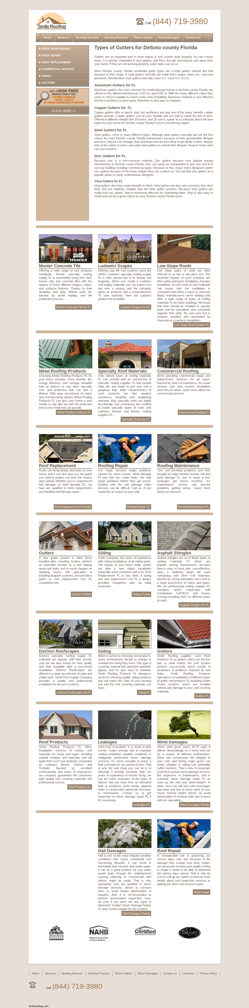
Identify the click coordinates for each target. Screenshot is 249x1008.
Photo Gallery (143, 37)
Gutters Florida (81, 594)
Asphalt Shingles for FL (194, 605)
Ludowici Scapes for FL (135, 307)
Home (47, 37)
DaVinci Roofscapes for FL (74, 692)
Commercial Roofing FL (194, 412)
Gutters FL (202, 696)
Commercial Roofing (58, 69)
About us (63, 37)
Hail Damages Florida (136, 913)
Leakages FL (141, 804)
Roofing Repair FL (138, 506)
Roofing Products (116, 37)
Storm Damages (169, 37)
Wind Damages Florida (194, 804)
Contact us (193, 37)
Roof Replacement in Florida (73, 506)
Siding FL (144, 692)
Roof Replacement (56, 62)
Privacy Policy (208, 973)
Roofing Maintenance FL (193, 506)
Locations (188, 973)
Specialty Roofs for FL (136, 419)
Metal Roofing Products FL (74, 412)
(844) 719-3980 (180, 21)
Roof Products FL (79, 787)
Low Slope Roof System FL (191, 324)
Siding (46, 75)
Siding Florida (141, 594)
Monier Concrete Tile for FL (73, 307)
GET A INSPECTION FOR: (64, 101)
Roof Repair (51, 55)
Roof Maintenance (56, 48)
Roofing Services (87, 37)
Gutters (48, 82)
